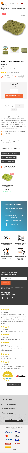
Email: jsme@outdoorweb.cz (14, 220)
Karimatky (13, 8)
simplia (14, 449)
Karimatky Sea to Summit (10, 153)
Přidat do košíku (15, 96)
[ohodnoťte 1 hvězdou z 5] (2, 72)
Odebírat (5, 283)
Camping (6, 8)
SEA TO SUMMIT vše (8, 161)
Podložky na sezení (8, 157)
